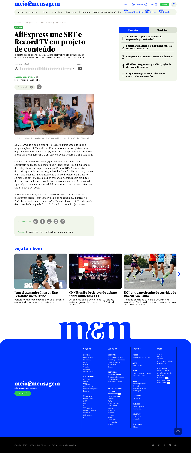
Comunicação (88, 357)
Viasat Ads (111, 410)
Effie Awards (87, 415)
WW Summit (87, 408)
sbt (41, 232)
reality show (50, 232)
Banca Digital (88, 386)
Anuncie (160, 359)
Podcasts (86, 379)
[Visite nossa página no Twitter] (159, 445)
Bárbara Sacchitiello (24, 77)
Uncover (111, 415)
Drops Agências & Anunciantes (114, 363)
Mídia (22, 22)
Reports (86, 391)
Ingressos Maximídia (133, 12)
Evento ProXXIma (89, 410)
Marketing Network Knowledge (139, 385)
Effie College (151, 12)
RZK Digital (112, 420)
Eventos (47, 12)
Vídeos (85, 382)
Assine (164, 4)
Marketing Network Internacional (139, 407)
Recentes (133, 30)
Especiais (34, 12)
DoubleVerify (112, 422)
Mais (57, 12)
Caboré (85, 417)
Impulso (111, 399)
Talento (110, 367)
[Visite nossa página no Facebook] (153, 445)
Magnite (111, 413)
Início (16, 22)
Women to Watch (90, 12)
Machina (111, 408)
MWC (85, 403)
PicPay (110, 401)
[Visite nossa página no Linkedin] (170, 445)
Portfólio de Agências (111, 12)
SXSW (85, 401)
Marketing (87, 360)
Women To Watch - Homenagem (139, 389)
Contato (140, 4)
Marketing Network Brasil (142, 373)
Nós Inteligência (113, 403)
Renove (159, 356)
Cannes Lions (88, 399)
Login (152, 4)
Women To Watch (89, 371)
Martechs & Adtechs (115, 382)
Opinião (86, 367)
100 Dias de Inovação (115, 357)
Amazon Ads (112, 394)
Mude (110, 417)
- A (18, 87)
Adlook (110, 424)
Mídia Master (137, 365)
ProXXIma (86, 369)
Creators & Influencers (116, 377)
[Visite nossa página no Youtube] (175, 445)
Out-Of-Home (113, 379)
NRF (84, 406)
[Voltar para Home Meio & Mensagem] (37, 4)
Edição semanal (72, 12)
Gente (85, 364)
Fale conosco (161, 363)
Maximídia (86, 413)
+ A (22, 87)
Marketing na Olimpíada (116, 360)
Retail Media (164, 12)
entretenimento (66, 232)
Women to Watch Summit (141, 357)
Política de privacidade (165, 361)
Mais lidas (162, 30)
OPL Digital (112, 396)
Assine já (23, 393)
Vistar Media (112, 406)
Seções (21, 12)
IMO (109, 391)
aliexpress (33, 232)
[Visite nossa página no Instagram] (164, 445)
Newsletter (127, 4)
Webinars (86, 384)
